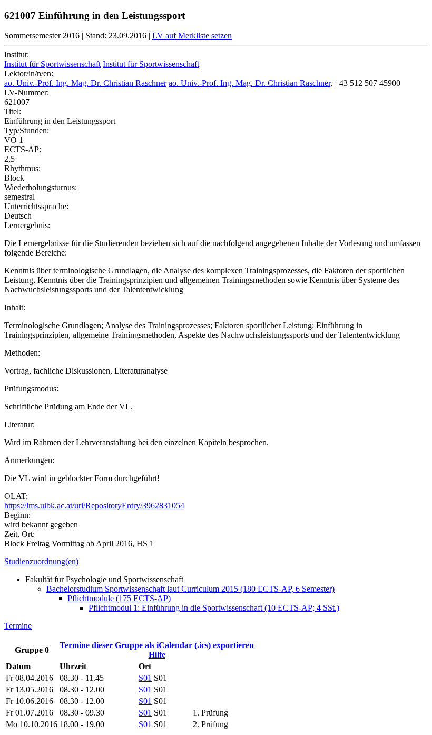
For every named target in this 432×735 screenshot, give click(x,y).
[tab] (216, 561)
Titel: (12, 111)
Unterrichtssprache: (36, 206)
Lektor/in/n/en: (28, 73)
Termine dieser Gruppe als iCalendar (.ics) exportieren (157, 645)
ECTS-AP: (22, 149)
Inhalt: (14, 307)
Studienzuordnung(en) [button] (41, 561)
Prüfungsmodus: (31, 388)
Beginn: (17, 515)
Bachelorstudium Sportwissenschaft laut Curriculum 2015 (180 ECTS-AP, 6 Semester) (190, 588)
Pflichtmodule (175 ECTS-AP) (119, 598)
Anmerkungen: (29, 460)
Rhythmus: (22, 168)
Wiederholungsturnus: (40, 187)
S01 (145, 677)
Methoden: (22, 352)
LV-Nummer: (26, 92)
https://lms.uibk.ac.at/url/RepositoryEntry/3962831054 (94, 505)
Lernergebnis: (27, 225)
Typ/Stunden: (26, 130)
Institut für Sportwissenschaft (52, 64)
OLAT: (16, 496)
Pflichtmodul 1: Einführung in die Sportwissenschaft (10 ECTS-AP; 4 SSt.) (214, 607)
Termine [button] (18, 625)
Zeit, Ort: (19, 534)
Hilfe (157, 654)
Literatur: (19, 424)
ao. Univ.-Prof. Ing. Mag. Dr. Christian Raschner (85, 83)
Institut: (16, 54)
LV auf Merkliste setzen (192, 35)
